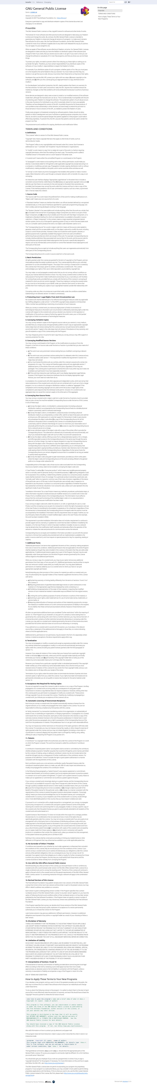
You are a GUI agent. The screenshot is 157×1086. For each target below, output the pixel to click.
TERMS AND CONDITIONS (106, 13)
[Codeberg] (125, 2)
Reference (39, 2)
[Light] (129, 2)
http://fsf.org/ (61, 18)
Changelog (47, 2)
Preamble (101, 10)
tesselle (28, 2)
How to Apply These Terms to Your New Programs (109, 18)
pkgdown (125, 1081)
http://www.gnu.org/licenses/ (54, 1063)
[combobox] (116, 2)
